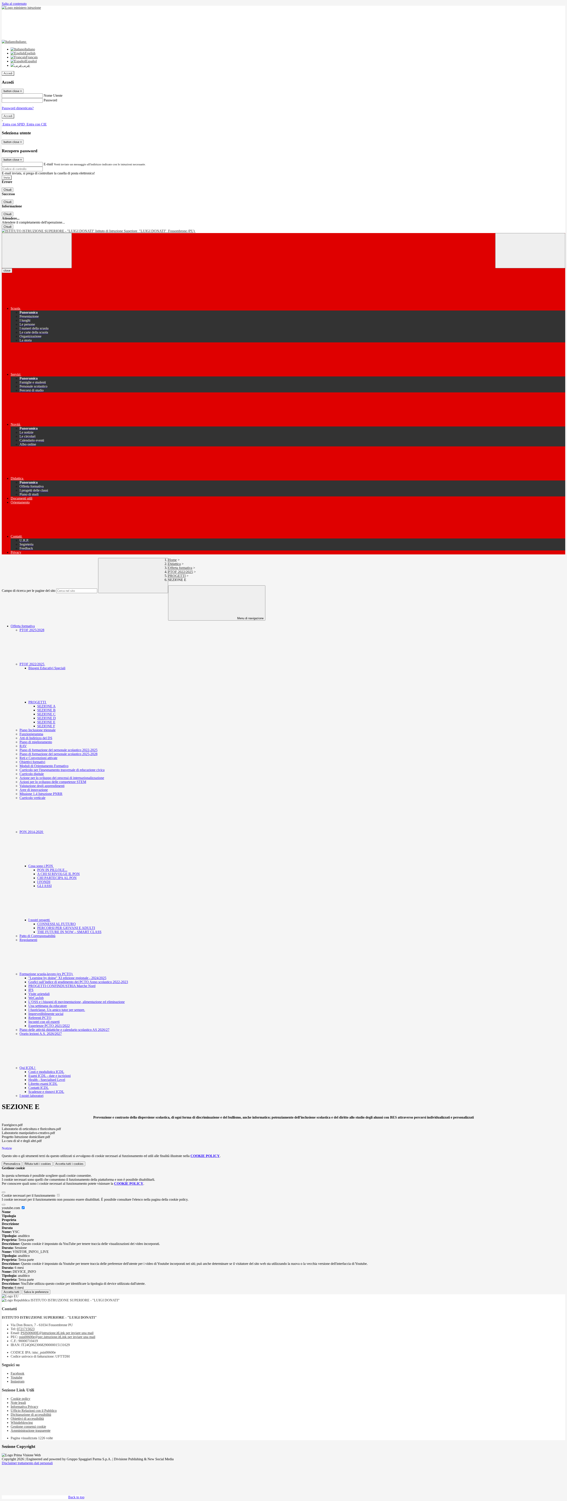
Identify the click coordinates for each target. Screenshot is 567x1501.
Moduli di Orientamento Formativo (43, 766)
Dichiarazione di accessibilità (31, 1414)
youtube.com (11, 1208)
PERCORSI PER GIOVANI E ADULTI (66, 928)
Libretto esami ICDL (43, 1084)
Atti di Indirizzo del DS (35, 738)
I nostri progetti (39, 920)
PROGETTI (177, 576)
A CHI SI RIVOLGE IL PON (58, 874)
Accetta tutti (69, 1163)
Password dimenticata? (18, 108)
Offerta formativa (180, 568)
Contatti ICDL (38, 1088)
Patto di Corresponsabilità (37, 936)
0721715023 (26, 1329)
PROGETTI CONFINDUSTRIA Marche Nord (61, 986)
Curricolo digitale (31, 774)
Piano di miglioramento (35, 742)
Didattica (174, 564)
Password (50, 100)
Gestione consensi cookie (28, 1426)
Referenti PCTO (39, 1018)
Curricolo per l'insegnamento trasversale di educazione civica (62, 770)
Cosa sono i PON (41, 866)
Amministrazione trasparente (30, 1430)
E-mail (48, 164)
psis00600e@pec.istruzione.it (57, 1337)
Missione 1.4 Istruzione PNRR (40, 794)
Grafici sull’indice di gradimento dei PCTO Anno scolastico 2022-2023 (78, 982)
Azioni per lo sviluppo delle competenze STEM (52, 782)
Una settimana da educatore (47, 1006)
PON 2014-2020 (31, 832)
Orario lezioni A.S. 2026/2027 (40, 1034)
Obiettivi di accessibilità (27, 1418)
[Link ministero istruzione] (21, 8)
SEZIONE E (46, 722)
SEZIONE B (46, 710)
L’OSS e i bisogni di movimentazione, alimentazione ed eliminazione (76, 1002)
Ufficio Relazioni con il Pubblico (34, 1410)
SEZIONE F (46, 726)
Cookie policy (20, 1399)
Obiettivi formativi (32, 762)
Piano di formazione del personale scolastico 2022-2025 (58, 750)
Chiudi (8, 189)
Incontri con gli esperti (44, 1022)
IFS (30, 990)
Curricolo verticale (32, 798)
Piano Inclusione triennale (37, 730)
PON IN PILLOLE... (52, 870)
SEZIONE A (46, 706)
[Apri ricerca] (530, 250)
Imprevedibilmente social (45, 1014)
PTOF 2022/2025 (180, 572)
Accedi (8, 73)
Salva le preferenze (36, 1292)
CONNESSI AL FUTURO (56, 924)
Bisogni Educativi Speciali (46, 668)
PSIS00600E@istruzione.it (57, 1333)
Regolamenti (28, 940)
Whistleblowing (22, 1422)
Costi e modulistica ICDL (46, 1072)
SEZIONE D (46, 718)
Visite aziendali (39, 994)
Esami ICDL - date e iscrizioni (49, 1076)
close (7, 270)
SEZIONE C (46, 714)
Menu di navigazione (250, 618)
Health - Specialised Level (46, 1080)
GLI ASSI (44, 886)
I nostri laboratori (31, 1096)
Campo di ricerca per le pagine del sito (28, 590)
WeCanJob (36, 998)
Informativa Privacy (24, 1406)
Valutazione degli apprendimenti (41, 786)
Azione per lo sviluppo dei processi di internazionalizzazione (61, 778)
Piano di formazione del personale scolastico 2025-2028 (58, 754)
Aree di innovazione (33, 790)
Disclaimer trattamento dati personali (27, 1463)
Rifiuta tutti (38, 1163)
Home (172, 560)
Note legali (18, 1403)
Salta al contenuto (14, 4)
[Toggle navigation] (37, 250)
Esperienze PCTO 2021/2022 (49, 1026)
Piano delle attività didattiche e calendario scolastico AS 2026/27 (64, 1030)
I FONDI (43, 882)
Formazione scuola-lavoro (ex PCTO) (46, 974)
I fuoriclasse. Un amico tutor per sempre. (56, 1010)
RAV (23, 746)
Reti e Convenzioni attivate (38, 758)
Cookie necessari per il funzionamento (29, 1195)
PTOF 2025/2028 (31, 630)
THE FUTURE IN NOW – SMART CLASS (69, 932)
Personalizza (12, 1163)
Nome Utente (53, 95)
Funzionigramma (31, 734)
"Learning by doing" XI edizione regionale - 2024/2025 (67, 978)
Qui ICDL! (27, 1068)
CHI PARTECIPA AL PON (57, 878)
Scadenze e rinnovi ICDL (46, 1092)
